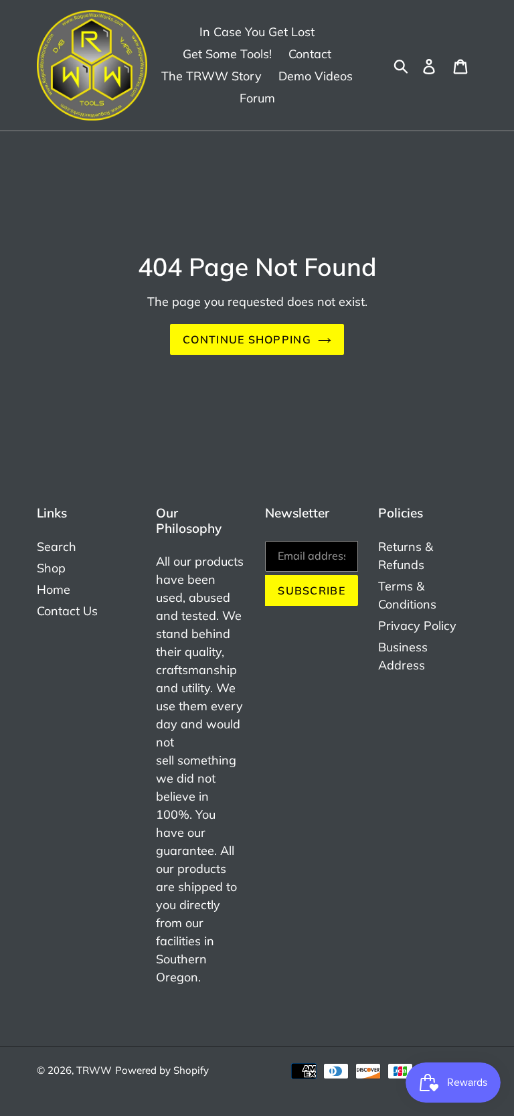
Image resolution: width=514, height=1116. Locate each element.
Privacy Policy (417, 625)
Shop (51, 568)
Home (53, 589)
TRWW (94, 1070)
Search (56, 546)
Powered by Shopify (162, 1070)
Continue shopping (247, 339)
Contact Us (67, 611)
